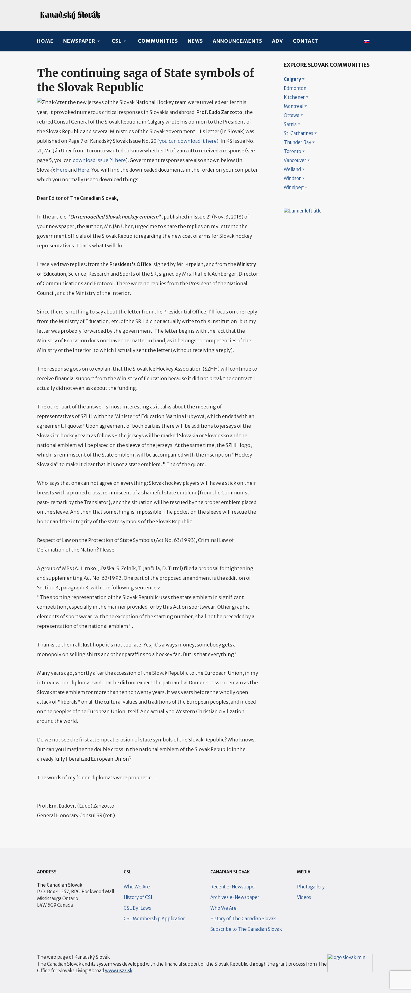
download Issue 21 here (99, 160)
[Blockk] (70, 15)
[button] (82, 41)
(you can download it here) (187, 141)
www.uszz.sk (118, 970)
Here (61, 170)
